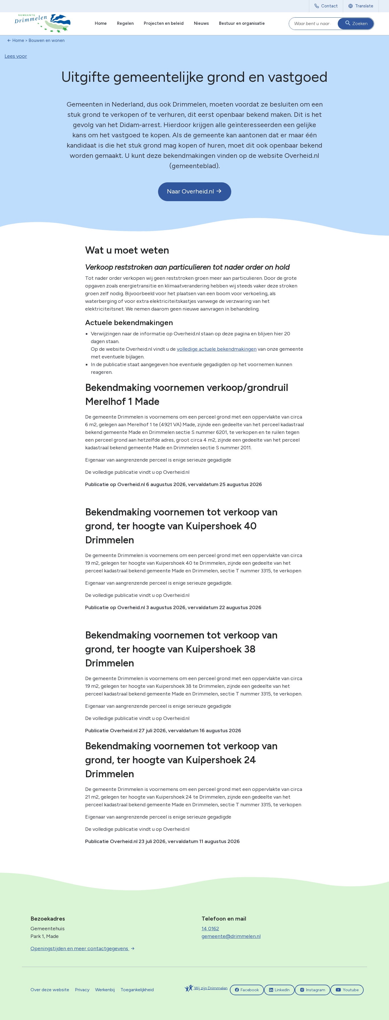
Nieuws (201, 23)
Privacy (82, 989)
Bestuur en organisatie (242, 23)
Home (101, 23)
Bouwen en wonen (46, 40)
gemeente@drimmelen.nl (231, 936)
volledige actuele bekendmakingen (217, 349)
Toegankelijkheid (137, 989)
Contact (329, 6)
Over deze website (49, 989)
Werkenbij (105, 989)
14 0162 (210, 928)
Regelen (125, 23)
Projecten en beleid (164, 23)
